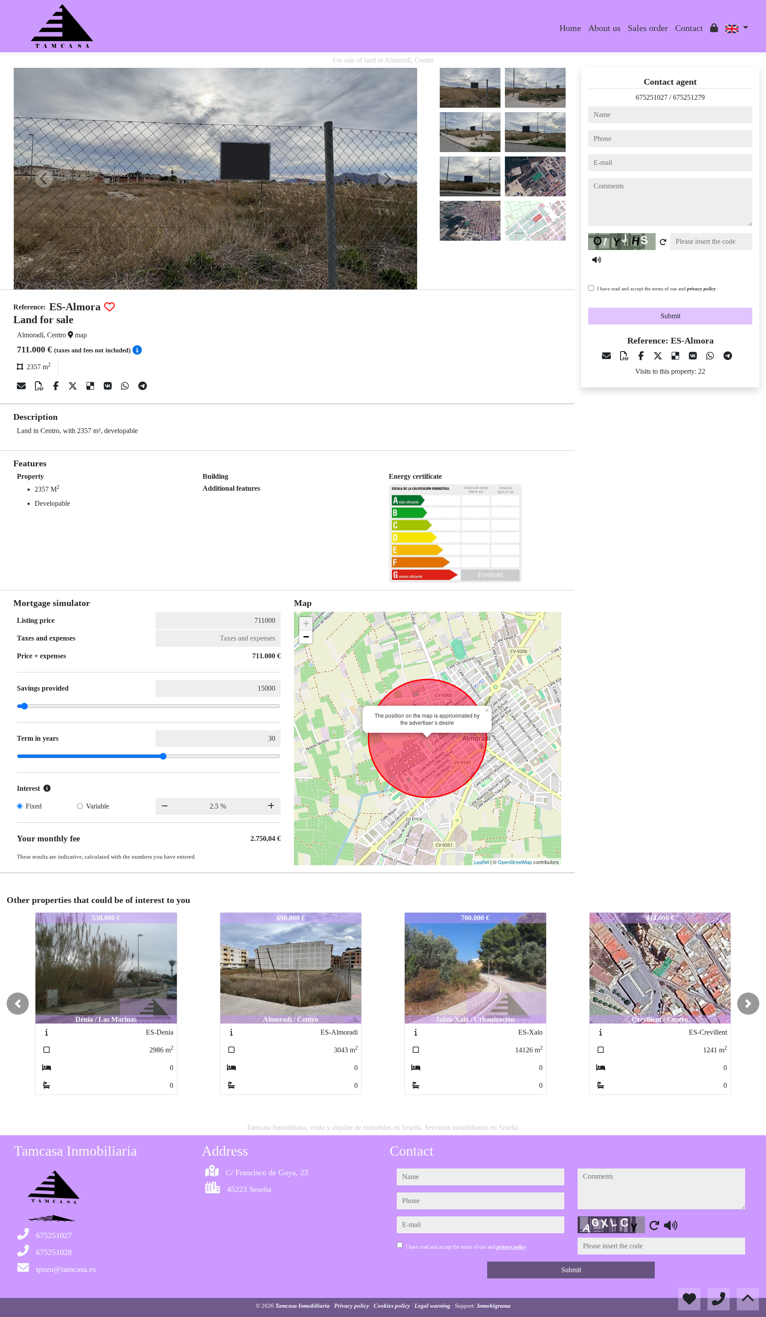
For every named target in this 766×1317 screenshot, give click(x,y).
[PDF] (40, 386)
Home (570, 28)
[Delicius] (91, 386)
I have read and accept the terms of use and (656, 288)
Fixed (34, 806)
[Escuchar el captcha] (597, 260)
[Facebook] (57, 386)
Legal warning (433, 1305)
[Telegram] (142, 386)
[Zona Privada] (714, 28)
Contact (689, 28)
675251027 (652, 97)
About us (604, 28)
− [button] (306, 636)
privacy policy (701, 288)
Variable (97, 806)
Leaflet (481, 861)
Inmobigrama (494, 1305)
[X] (73, 386)
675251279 (689, 97)
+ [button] (306, 623)
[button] (18, 1004)
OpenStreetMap (515, 861)
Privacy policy (352, 1305)
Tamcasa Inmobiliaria (303, 1305)
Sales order (648, 28)
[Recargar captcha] (663, 242)
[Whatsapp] (126, 386)
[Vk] (109, 386)
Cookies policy (392, 1305)
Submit (670, 316)
